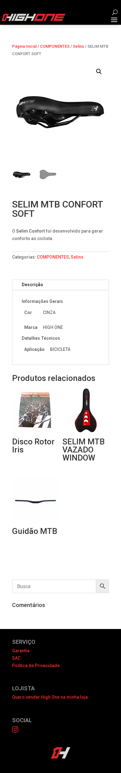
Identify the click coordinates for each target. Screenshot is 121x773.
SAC (16, 658)
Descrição (32, 284)
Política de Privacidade (36, 665)
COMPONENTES (54, 46)
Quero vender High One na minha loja (50, 697)
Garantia (20, 650)
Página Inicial (24, 46)
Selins (78, 46)
